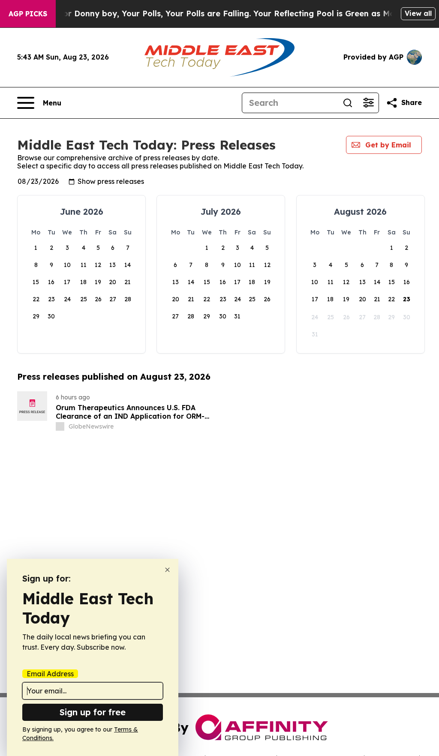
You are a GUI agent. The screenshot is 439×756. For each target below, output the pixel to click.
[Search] (347, 103)
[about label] (60, 426)
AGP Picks (28, 13)
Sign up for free (93, 712)
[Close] (167, 570)
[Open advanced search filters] (368, 103)
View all (418, 13)
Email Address (50, 673)
